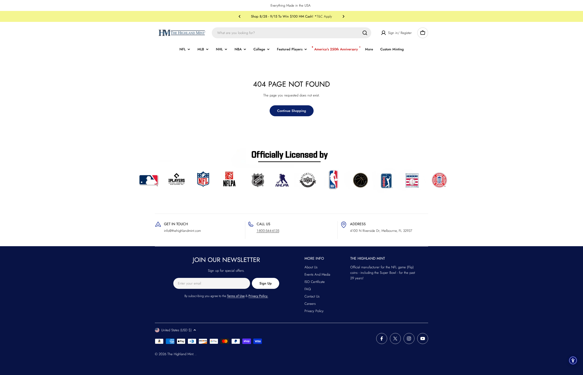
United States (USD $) (176, 330)
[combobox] (291, 32)
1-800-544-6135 (268, 230)
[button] (239, 16)
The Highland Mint (180, 354)
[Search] (365, 33)
